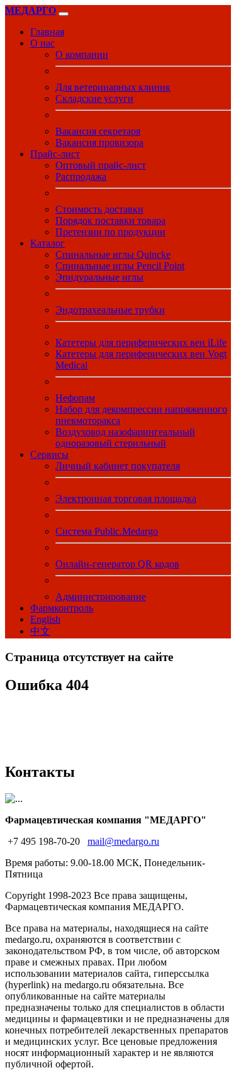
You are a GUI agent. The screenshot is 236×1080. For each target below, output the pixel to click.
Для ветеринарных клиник (113, 87)
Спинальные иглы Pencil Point (119, 265)
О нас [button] (42, 43)
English (45, 619)
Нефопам (75, 397)
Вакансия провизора (99, 142)
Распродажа (80, 176)
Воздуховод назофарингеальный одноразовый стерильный (125, 437)
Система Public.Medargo (106, 531)
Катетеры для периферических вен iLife (141, 342)
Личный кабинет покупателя (117, 465)
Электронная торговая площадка (125, 498)
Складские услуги (94, 98)
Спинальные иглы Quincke (113, 254)
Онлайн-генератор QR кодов (117, 564)
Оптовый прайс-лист (100, 165)
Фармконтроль (61, 608)
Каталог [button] (47, 243)
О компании (81, 54)
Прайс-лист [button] (55, 153)
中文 (40, 631)
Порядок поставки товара (110, 220)
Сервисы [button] (49, 454)
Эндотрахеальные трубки (110, 309)
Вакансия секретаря (97, 131)
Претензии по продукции (110, 231)
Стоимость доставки (99, 209)
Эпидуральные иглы (99, 277)
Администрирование (100, 596)
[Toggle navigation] (64, 14)
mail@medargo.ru (123, 841)
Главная (47, 31)
